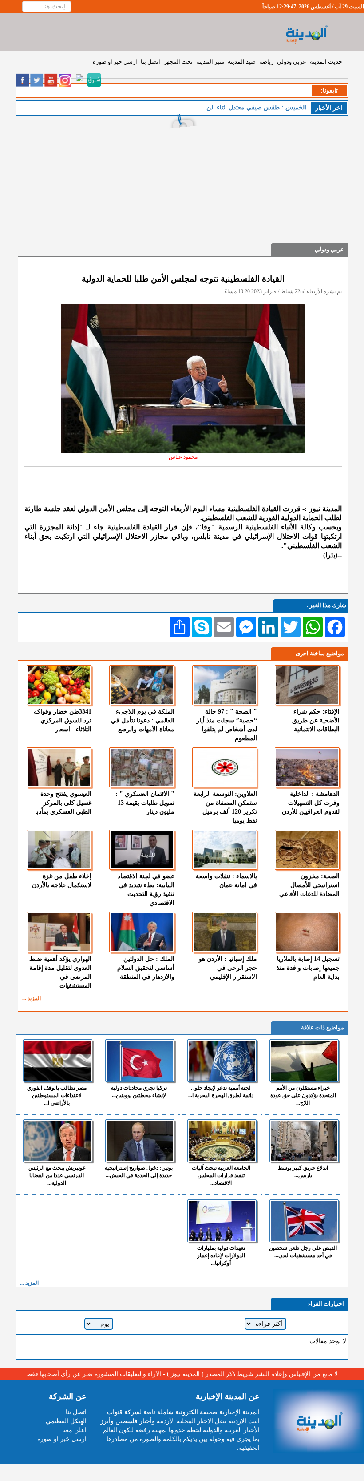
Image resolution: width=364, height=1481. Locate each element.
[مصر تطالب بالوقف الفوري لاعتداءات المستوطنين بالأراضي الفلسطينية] (58, 1060)
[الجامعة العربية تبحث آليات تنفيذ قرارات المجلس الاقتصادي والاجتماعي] (222, 1140)
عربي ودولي (291, 61)
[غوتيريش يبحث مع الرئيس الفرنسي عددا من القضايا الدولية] (58, 1140)
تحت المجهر (178, 61)
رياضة (266, 61)
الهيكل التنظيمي (66, 1421)
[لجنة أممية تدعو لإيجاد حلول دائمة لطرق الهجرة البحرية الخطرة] (222, 1060)
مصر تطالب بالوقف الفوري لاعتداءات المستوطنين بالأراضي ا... (57, 1095)
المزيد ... (31, 998)
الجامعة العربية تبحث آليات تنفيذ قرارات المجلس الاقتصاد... (221, 1175)
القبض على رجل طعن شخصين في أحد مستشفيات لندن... (303, 1252)
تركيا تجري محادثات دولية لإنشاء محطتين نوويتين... (139, 1091)
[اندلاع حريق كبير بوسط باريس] (304, 1140)
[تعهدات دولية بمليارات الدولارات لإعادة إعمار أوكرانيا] (222, 1220)
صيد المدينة (242, 61)
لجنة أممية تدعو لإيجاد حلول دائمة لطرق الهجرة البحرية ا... (220, 1091)
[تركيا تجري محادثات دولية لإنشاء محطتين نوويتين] (140, 1060)
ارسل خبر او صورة (115, 61)
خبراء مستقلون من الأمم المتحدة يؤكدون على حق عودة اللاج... (303, 1095)
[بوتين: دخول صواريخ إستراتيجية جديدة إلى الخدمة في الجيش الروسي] (140, 1140)
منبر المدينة (210, 61)
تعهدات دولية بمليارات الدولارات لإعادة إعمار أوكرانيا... (221, 1255)
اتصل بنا (150, 61)
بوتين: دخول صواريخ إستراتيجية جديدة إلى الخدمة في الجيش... (139, 1171)
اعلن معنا (74, 1430)
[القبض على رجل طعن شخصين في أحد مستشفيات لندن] (304, 1220)
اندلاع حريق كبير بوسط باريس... (303, 1171)
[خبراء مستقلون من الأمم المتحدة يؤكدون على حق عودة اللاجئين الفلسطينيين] (304, 1060)
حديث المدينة (326, 61)
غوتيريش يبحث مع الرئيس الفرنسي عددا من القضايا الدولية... (56, 1175)
